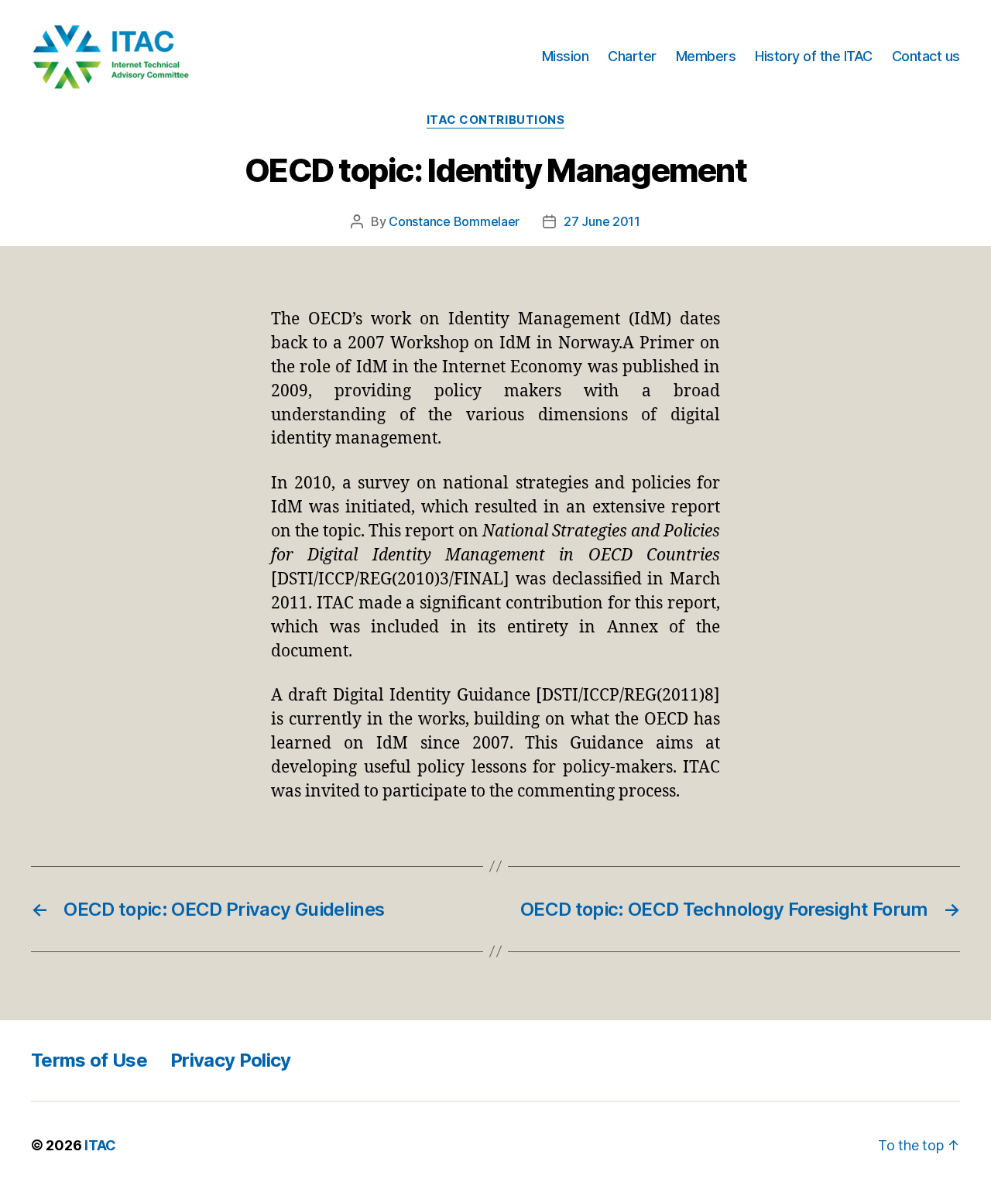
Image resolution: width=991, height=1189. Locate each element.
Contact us (926, 56)
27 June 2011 (602, 221)
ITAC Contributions (496, 120)
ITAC (100, 1145)
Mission (565, 56)
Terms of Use (89, 1060)
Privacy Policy (230, 1060)
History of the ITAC (814, 56)
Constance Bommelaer (454, 221)
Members (706, 56)
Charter (632, 56)
